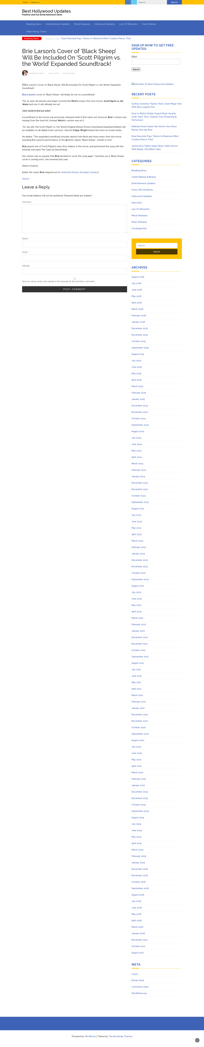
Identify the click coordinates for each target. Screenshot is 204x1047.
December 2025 (140, 328)
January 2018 (138, 933)
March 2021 (137, 695)
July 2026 (136, 283)
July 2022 (136, 592)
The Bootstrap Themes (120, 1036)
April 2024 (137, 457)
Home (25, 2)
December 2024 (140, 405)
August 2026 (138, 277)
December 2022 (140, 560)
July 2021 (136, 669)
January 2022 (138, 631)
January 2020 (138, 785)
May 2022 (136, 605)
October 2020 (139, 727)
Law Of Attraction (128, 24)
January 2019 (138, 862)
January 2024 (138, 476)
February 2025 (139, 393)
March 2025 (137, 386)
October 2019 (139, 804)
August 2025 (138, 354)
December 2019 (140, 792)
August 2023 (138, 508)
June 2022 (137, 599)
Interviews (137, 202)
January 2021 (138, 708)
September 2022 (140, 579)
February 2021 (139, 701)
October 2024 (139, 418)
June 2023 (137, 521)
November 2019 (140, 798)
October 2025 (139, 341)
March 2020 (137, 772)
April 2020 (137, 766)
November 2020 (140, 721)
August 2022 (138, 586)
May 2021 (136, 682)
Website (26, 266)
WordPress (90, 1036)
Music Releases (139, 222)
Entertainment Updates (58, 24)
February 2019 (139, 856)
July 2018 (136, 901)
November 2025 (140, 335)
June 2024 (137, 444)
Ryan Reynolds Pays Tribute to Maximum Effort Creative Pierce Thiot (96, 38)
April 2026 (137, 302)
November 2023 (140, 489)
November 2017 (140, 940)
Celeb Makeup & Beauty (144, 177)
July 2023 (136, 515)
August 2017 (138, 953)
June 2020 (137, 753)
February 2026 (139, 315)
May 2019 (136, 837)
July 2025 (136, 360)
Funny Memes (149, 24)
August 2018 (138, 895)
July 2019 (136, 824)
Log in (135, 974)
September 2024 (140, 425)
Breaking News (34, 24)
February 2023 (139, 547)
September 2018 (140, 888)
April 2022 (137, 611)
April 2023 (137, 534)
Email (25, 252)
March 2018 (137, 927)
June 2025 (137, 367)
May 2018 (136, 914)
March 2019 (137, 850)
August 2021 (138, 663)
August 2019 (138, 817)
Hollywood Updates (105, 24)
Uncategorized (139, 228)
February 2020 (139, 779)
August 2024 (138, 431)
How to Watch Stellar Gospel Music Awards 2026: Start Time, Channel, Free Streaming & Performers (154, 116)
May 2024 (136, 450)
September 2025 (140, 348)
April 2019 (137, 843)
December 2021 (140, 637)
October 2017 (138, 946)
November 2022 (140, 566)
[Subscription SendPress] (157, 65)
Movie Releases (82, 24)
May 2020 (136, 759)
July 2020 (136, 747)
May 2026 (136, 296)
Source (25, 179)
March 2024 (137, 463)
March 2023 (137, 541)
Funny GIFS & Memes (142, 190)
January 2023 (138, 553)
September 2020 (140, 734)
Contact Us (34, 2)
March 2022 (137, 618)
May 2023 (136, 528)
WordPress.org (139, 993)
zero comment (69, 73)
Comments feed (140, 987)
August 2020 (138, 740)
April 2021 (136, 689)
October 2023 (139, 496)
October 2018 (139, 882)
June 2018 (137, 907)
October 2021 (138, 650)
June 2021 (137, 676)
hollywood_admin (37, 73)
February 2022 (139, 624)
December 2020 (140, 714)
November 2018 (140, 875)
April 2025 (137, 380)
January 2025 (138, 399)
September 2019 (140, 811)
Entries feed (138, 980)
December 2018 (140, 869)
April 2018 (137, 920)
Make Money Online (36, 31)
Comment (26, 202)
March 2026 (137, 309)
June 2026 (137, 290)
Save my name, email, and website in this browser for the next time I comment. (58, 281)
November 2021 (140, 644)
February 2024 (139, 470)
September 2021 (140, 656)
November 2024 (140, 412)
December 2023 (140, 483)
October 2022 (139, 573)
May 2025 (136, 373)
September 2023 (140, 502)
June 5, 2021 (53, 73)
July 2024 (136, 438)
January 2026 (138, 322)
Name (25, 238)
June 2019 (137, 830)
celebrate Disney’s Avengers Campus (79, 172)
